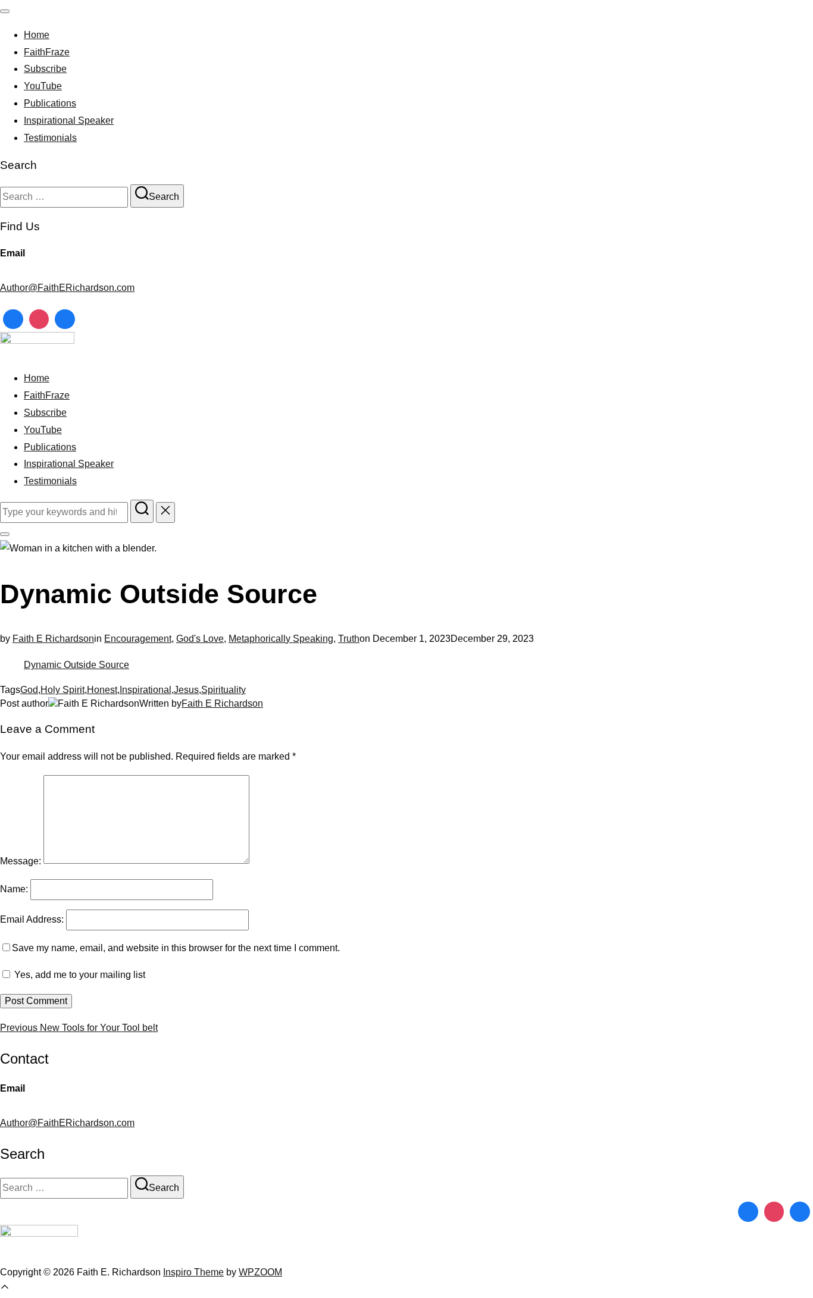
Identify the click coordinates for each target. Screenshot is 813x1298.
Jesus (186, 690)
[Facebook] (13, 319)
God (29, 690)
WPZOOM (260, 1272)
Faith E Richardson (53, 639)
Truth (348, 639)
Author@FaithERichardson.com (67, 288)
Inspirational (145, 690)
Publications (50, 103)
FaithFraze (47, 52)
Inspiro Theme (193, 1272)
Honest (102, 690)
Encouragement (137, 639)
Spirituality (223, 690)
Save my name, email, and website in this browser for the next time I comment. (176, 948)
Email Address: (32, 919)
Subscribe (45, 69)
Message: (20, 860)
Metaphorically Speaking (281, 639)
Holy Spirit (62, 690)
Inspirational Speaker (69, 120)
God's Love (200, 639)
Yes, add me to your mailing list (78, 975)
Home (36, 35)
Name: (14, 889)
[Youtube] (65, 319)
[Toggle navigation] (5, 11)
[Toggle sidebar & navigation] (5, 534)
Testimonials (50, 138)
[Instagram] (39, 319)
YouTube (43, 86)
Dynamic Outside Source (76, 665)
